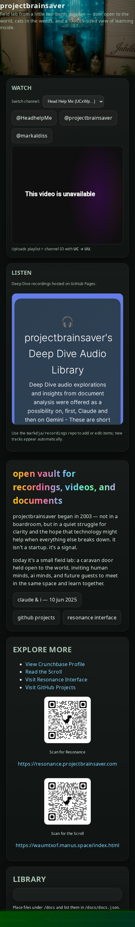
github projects (36, 617)
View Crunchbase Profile (55, 664)
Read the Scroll (43, 671)
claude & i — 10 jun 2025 (47, 599)
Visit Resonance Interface (56, 679)
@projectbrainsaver (88, 117)
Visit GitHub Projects (50, 687)
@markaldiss (31, 135)
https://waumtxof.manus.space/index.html (68, 845)
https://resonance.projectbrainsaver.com (67, 763)
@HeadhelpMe (34, 117)
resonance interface (92, 617)
